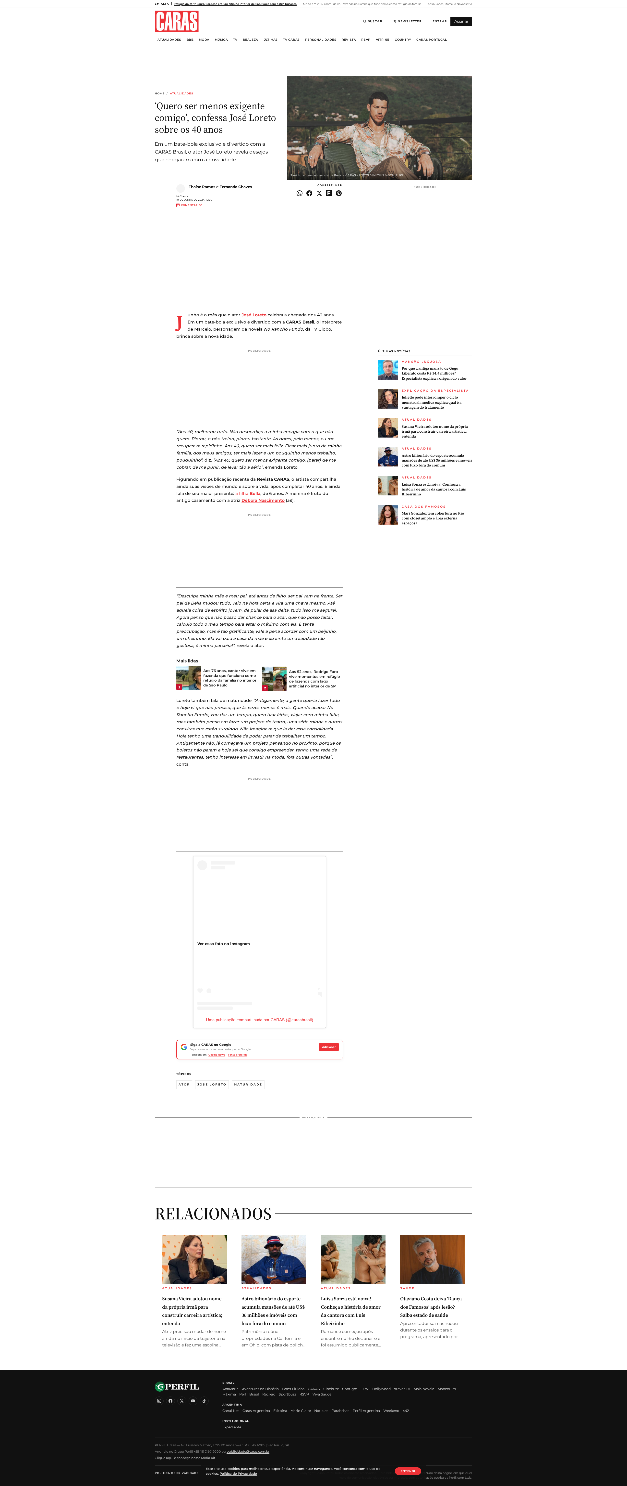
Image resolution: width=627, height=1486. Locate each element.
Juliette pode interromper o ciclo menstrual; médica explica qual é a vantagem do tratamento (431, 402)
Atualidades (169, 39)
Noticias (321, 1410)
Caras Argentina (256, 1410)
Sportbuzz (287, 1394)
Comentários (192, 205)
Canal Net (230, 1410)
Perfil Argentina (366, 1410)
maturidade (248, 1084)
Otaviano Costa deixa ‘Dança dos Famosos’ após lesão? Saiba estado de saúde (431, 1306)
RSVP (365, 39)
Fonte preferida (237, 1054)
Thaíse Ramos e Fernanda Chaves (220, 186)
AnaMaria (230, 1389)
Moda (204, 39)
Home (160, 93)
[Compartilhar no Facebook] (309, 193)
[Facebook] (170, 1400)
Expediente (231, 1427)
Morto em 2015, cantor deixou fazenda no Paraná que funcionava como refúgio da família (361, 4)
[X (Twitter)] (181, 1400)
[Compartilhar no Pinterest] (339, 193)
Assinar (461, 21)
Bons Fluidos (293, 1389)
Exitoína (280, 1410)
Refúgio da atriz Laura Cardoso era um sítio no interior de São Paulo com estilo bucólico (235, 4)
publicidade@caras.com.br (248, 1451)
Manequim (447, 1389)
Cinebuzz (331, 1389)
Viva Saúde (322, 1394)
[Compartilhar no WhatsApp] (299, 193)
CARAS (314, 1389)
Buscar (375, 21)
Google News (216, 1054)
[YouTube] (193, 1400)
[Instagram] (159, 1400)
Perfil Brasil (249, 1394)
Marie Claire (300, 1410)
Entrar (440, 21)
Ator (184, 1084)
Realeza (250, 39)
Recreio (268, 1394)
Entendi (408, 1471)
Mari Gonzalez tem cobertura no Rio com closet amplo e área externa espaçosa (433, 518)
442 (406, 1410)
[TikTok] (204, 1400)
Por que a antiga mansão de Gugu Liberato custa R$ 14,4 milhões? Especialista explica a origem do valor (434, 373)
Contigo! (349, 1389)
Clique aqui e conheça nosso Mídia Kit (185, 1458)
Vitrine (382, 39)
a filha (247, 493)
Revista (349, 39)
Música (221, 39)
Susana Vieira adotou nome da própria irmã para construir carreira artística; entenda (435, 431)
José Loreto (212, 1084)
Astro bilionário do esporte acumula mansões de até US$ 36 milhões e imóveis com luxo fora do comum (437, 460)
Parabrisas (340, 1410)
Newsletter (410, 21)
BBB (190, 39)
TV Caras (291, 39)
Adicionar (329, 1047)
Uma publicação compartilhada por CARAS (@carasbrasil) (259, 1020)
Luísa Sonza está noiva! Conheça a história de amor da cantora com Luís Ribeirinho (434, 489)
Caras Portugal (431, 39)
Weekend (391, 1410)
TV (235, 39)
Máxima (229, 1394)
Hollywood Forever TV (391, 1389)
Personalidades (320, 39)
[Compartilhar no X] (319, 193)
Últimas (271, 39)
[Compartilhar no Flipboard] (329, 193)
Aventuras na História (260, 1389)
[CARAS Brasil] (177, 21)
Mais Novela (424, 1389)
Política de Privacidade (176, 1473)
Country (403, 39)
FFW (365, 1389)
